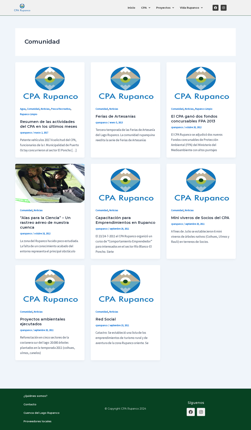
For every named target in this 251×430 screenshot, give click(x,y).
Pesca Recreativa (60, 108)
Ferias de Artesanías (116, 116)
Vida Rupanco (189, 7)
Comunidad (33, 108)
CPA (144, 7)
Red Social (106, 319)
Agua (23, 108)
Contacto (30, 404)
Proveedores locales (37, 421)
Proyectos (163, 7)
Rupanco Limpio (28, 114)
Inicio (131, 7)
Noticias (45, 108)
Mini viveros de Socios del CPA (200, 218)
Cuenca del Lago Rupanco (42, 413)
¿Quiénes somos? (35, 396)
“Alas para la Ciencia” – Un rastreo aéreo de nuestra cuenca (45, 223)
